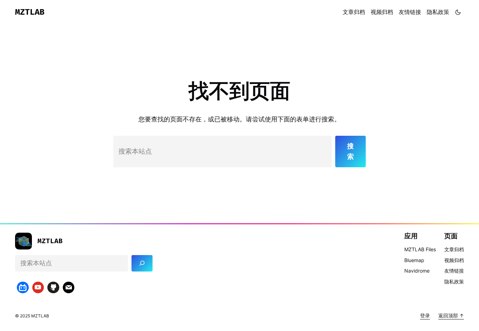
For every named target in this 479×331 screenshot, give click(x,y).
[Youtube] (38, 287)
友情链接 (410, 11)
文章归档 (354, 11)
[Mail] (68, 287)
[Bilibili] (23, 287)
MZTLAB (30, 12)
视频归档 (382, 11)
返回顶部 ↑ (451, 315)
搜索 (350, 151)
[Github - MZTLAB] (53, 287)
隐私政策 (438, 11)
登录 (425, 315)
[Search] (142, 263)
